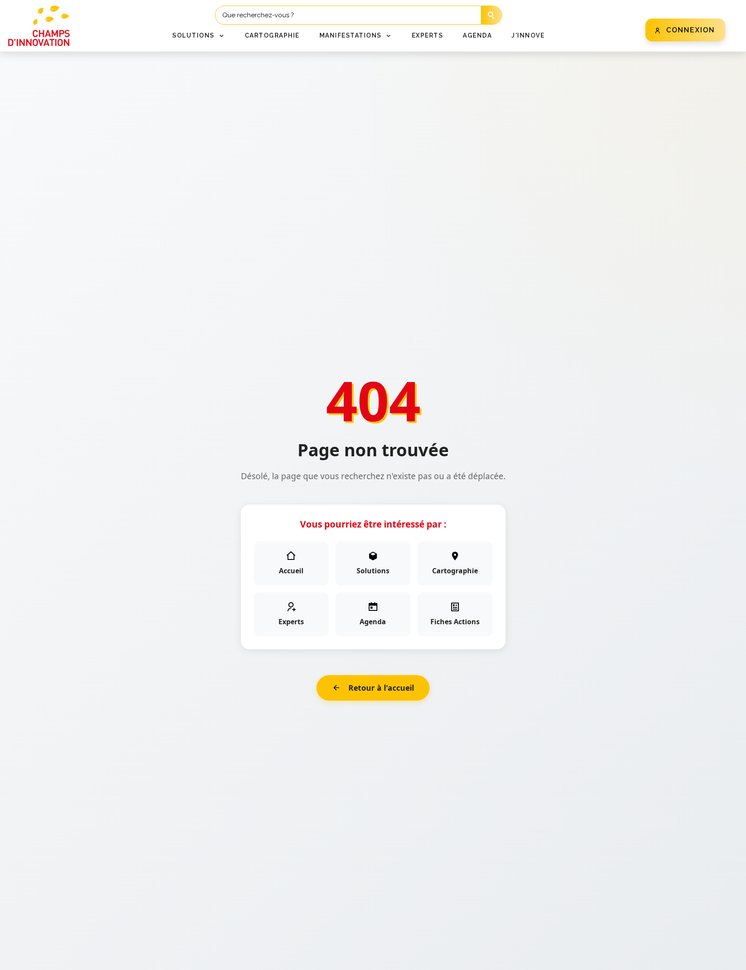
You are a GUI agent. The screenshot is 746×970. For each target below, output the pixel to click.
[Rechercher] (491, 15)
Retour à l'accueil (381, 687)
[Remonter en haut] (725, 957)
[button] (198, 36)
